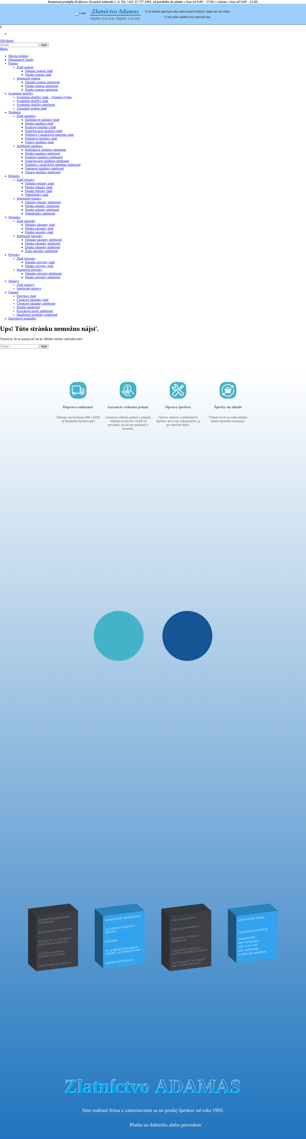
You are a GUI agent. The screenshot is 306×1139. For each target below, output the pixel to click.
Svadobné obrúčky (20, 93)
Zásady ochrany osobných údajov (52, 953)
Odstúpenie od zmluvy (55, 964)
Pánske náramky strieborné (42, 243)
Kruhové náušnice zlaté (40, 127)
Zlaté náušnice (26, 116)
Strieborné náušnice (29, 146)
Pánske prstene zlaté (38, 74)
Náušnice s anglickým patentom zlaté (49, 134)
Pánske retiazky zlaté (38, 187)
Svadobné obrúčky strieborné (36, 104)
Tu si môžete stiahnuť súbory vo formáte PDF (123, 950)
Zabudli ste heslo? (119, 961)
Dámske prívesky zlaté (40, 262)
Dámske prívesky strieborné (43, 273)
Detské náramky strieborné (42, 247)
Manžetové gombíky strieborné (37, 315)
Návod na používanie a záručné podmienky (55, 941)
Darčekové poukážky (22, 318)
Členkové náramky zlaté (33, 300)
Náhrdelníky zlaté (36, 195)
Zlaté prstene (25, 67)
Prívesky (14, 255)
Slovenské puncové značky (120, 929)
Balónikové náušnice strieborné (45, 149)
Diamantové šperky (21, 59)
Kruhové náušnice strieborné (44, 157)
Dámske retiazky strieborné (43, 202)
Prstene (13, 63)
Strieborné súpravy (29, 288)
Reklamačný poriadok (56, 930)
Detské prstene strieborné (41, 89)
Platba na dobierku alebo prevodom (166, 1125)
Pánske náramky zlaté (39, 228)
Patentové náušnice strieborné (44, 168)
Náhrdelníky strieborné (40, 213)
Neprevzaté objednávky (123, 918)
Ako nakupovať (183, 919)
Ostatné (13, 292)
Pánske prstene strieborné (41, 86)
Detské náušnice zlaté (39, 123)
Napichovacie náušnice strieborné (47, 161)
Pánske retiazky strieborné (42, 206)
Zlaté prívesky (26, 258)
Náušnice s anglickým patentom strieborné (53, 164)
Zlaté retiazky (26, 179)
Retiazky (14, 176)
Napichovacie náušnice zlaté (43, 131)
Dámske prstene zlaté (39, 71)
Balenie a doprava (185, 928)
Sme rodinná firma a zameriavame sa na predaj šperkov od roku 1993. (153, 1110)
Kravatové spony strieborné (35, 311)
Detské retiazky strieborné (42, 210)
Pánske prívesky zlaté (39, 266)
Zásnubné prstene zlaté (32, 108)
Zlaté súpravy (26, 285)
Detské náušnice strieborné (42, 153)
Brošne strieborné (28, 307)
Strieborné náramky (29, 236)
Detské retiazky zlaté (38, 191)
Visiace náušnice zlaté (39, 142)
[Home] (81, 14)
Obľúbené (7, 41)
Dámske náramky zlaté (40, 225)
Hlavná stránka (18, 56)
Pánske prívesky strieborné (42, 277)
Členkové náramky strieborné (36, 303)
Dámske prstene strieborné (42, 82)
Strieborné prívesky (29, 270)
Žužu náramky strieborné (41, 251)
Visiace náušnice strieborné (43, 172)
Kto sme (111, 941)
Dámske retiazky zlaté (39, 183)
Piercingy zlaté (26, 296)
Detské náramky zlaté (39, 232)
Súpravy (13, 281)
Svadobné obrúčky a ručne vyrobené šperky (190, 950)
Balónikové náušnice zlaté (42, 119)
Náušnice (14, 112)
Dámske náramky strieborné (43, 240)
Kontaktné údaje (251, 919)
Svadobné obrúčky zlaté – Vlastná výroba (44, 97)
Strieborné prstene (28, 78)
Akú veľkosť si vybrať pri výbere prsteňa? (189, 963)
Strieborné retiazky (29, 198)
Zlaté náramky (26, 221)
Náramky (14, 217)
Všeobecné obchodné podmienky (54, 920)
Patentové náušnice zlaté (41, 138)
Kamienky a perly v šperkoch (186, 938)
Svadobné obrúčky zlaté (32, 101)
